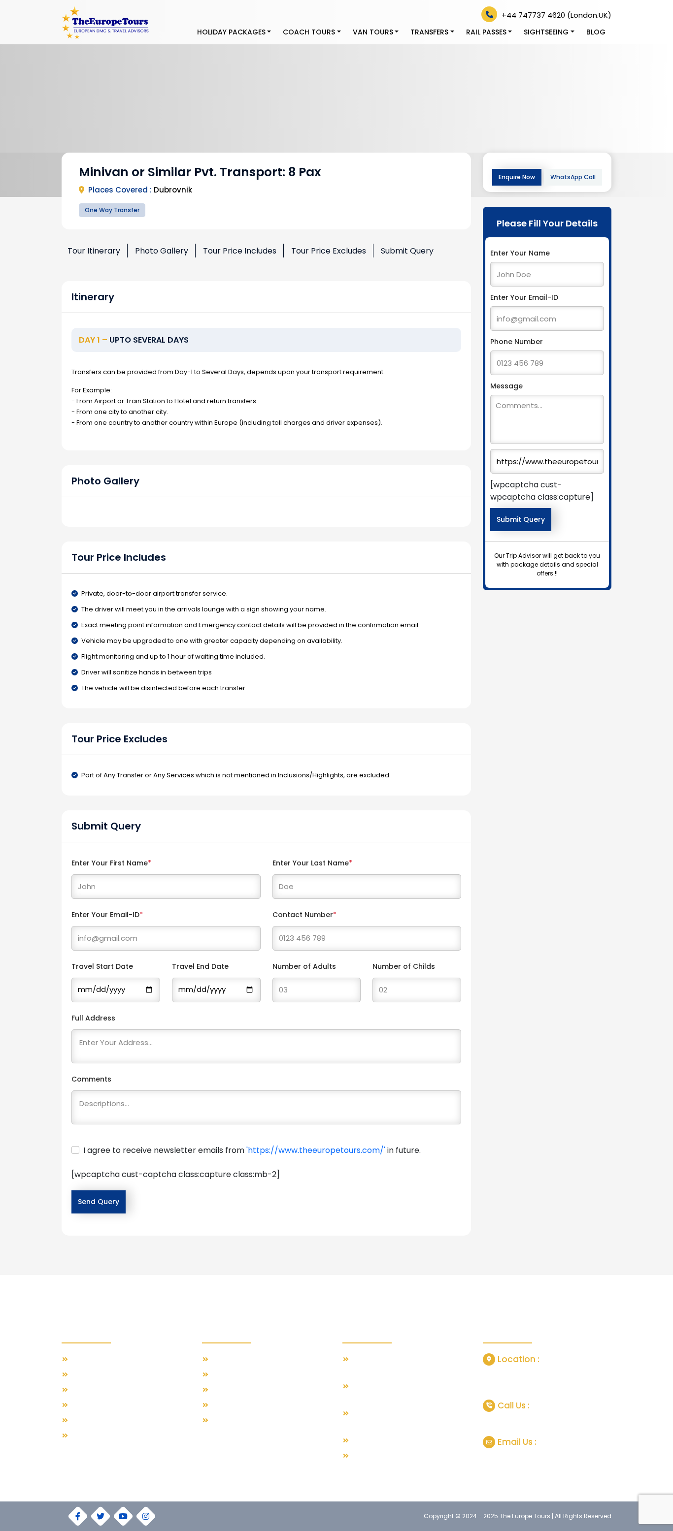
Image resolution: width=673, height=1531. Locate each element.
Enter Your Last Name (312, 863)
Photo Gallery (161, 250)
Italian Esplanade (239, 1405)
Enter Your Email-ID (107, 915)
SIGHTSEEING (546, 32)
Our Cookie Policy (99, 1435)
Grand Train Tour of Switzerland (403, 1440)
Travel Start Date (102, 966)
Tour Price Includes (239, 250)
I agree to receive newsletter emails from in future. (252, 1150)
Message (506, 386)
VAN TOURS (373, 32)
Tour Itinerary (93, 250)
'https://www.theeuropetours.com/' (315, 1150)
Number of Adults (304, 966)
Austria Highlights (238, 1420)
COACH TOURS (309, 32)
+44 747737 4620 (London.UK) (555, 15)
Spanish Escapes (239, 1390)
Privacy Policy (92, 1420)
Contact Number (304, 915)
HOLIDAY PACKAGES (231, 32)
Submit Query (407, 250)
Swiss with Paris (236, 1359)
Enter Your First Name (111, 863)
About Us (85, 1374)
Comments (91, 1079)
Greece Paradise (239, 1374)
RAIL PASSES (486, 32)
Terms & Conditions (102, 1405)
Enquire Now (517, 177)
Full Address (93, 1018)
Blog (596, 32)
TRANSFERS (429, 32)
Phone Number (516, 342)
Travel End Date (200, 966)
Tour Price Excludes (328, 250)
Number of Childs (403, 966)
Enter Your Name (520, 253)
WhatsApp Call (573, 177)
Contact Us (88, 1390)
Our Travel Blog (96, 1359)
